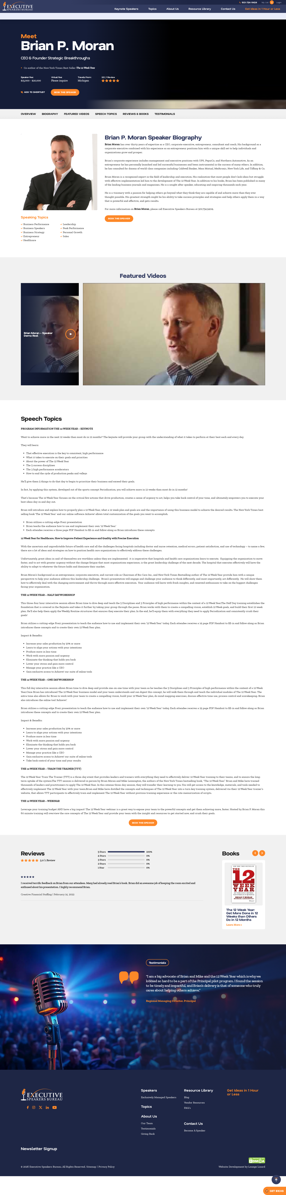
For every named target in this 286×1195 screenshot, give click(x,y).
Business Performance (36, 224)
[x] (40, 1107)
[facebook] (28, 1107)
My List (267, 2)
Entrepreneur (31, 236)
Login (278, 2)
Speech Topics (106, 114)
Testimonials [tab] (157, 962)
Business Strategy (33, 232)
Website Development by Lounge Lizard (242, 1166)
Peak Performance (73, 228)
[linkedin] (47, 1107)
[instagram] (33, 1107)
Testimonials (165, 114)
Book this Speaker (65, 92)
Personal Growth (72, 232)
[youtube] (54, 1107)
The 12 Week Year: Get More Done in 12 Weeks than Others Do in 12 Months (242, 914)
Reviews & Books (136, 114)
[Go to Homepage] (17, 6)
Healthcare (29, 240)
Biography (50, 114)
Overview (28, 114)
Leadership (69, 224)
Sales (66, 236)
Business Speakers (34, 228)
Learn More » (234, 924)
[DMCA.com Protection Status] (257, 1160)
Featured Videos (76, 114)
